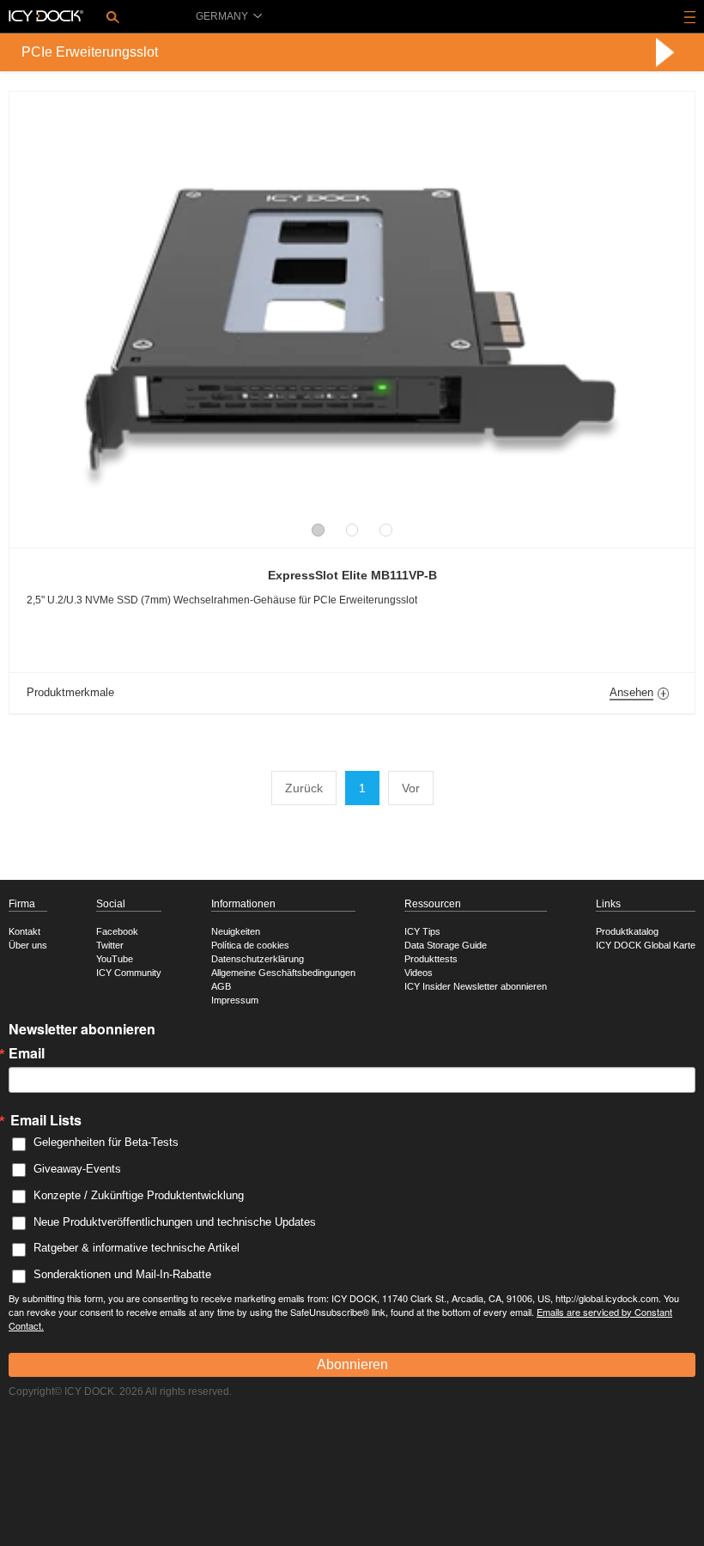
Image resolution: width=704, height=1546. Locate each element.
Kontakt (24, 931)
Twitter (110, 945)
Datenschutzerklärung (257, 959)
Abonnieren (352, 1364)
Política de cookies (250, 945)
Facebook (117, 931)
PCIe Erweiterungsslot (89, 52)
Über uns (28, 945)
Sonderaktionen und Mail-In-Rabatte (122, 1274)
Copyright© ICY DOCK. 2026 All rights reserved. (120, 1391)
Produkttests (431, 959)
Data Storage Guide (445, 945)
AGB (221, 986)
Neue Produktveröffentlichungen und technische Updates (174, 1222)
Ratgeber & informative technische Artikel (136, 1247)
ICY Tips (422, 931)
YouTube (114, 959)
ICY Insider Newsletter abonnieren (475, 986)
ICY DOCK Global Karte (645, 945)
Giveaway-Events (77, 1168)
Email (27, 1053)
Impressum (234, 1000)
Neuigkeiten (235, 931)
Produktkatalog (627, 931)
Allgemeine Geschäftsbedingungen (283, 972)
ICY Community (128, 972)
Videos (418, 972)
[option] (352, 311)
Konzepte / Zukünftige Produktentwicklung (138, 1195)
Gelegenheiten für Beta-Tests (106, 1142)
